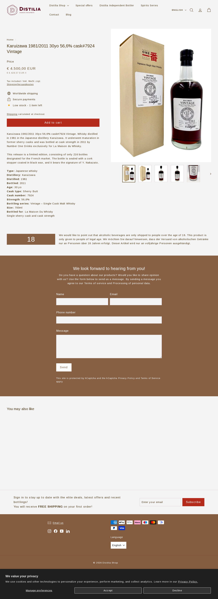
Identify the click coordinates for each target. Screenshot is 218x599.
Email (114, 294)
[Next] (209, 174)
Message (62, 330)
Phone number (66, 312)
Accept (108, 590)
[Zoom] (161, 95)
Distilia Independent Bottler (117, 5)
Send (64, 367)
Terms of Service (150, 378)
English (177, 10)
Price (10, 61)
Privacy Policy (126, 378)
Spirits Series (149, 5)
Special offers (84, 5)
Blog (69, 14)
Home (10, 39)
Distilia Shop (57, 5)
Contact (54, 14)
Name (60, 294)
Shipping (12, 114)
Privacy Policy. (188, 581)
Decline (177, 590)
